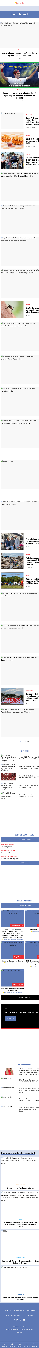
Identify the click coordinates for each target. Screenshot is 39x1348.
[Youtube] (24, 1320)
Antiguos (23, 741)
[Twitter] (17, 1320)
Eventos (19, 1346)
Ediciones (12, 1346)
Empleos (27, 1346)
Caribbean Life (20, 1185)
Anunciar (34, 1346)
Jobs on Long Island (24, 834)
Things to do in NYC (25, 900)
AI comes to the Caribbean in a (20, 1188)
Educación (29, 536)
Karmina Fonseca (31, 146)
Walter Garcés (20, 101)
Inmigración (29, 690)
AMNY (20, 1219)
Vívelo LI (28, 575)
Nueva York (29, 115)
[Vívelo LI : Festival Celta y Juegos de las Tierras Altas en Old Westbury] (12, 580)
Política (28, 154)
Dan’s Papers (20, 1294)
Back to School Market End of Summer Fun (12, 990)
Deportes (19, 90)
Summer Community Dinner (12, 962)
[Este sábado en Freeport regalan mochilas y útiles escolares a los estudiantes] (12, 541)
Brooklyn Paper (20, 1257)
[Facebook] (14, 1320)
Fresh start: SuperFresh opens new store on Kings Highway (20, 1262)
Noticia (20, 58)
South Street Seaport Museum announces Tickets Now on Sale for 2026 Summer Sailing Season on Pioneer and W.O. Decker (12, 934)
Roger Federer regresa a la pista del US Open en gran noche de (19, 95)
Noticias (28, 135)
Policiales (19, 50)
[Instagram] (21, 1320)
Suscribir (10, 1018)
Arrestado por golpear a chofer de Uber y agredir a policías (19, 54)
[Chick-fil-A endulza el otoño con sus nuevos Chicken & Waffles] (12, 140)
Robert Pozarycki (30, 127)
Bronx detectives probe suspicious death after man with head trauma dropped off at (20, 1224)
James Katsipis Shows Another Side (20, 1298)
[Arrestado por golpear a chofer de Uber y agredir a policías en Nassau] (19, 35)
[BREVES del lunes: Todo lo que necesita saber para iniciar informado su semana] (12, 309)
